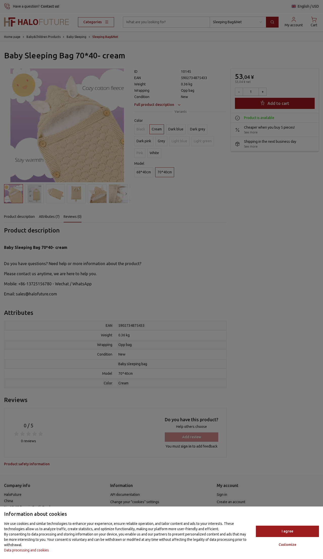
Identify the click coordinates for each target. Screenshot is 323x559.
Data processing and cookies (26, 550)
